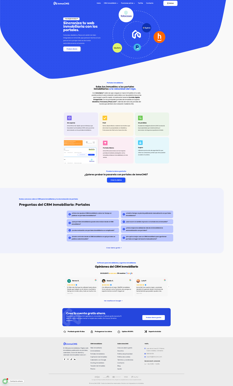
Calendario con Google (98, 360)
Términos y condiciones (125, 360)
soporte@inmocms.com (154, 357)
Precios (92, 369)
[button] (170, 3)
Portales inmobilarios (97, 354)
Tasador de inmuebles (97, 366)
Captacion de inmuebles (98, 357)
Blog (119, 366)
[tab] (93, 214)
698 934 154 (150, 353)
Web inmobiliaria (96, 348)
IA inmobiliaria (95, 351)
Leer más (106, 293)
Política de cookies (123, 357)
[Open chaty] (5, 381)
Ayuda (119, 369)
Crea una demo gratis (124, 348)
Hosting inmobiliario (97, 363)
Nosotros (120, 351)
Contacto (120, 363)
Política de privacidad (124, 354)
